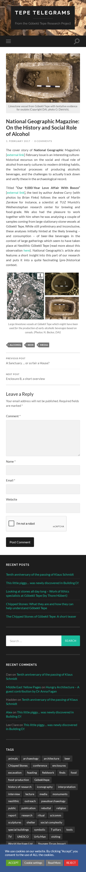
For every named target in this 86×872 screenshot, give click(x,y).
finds (62, 772)
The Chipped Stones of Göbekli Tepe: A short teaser (41, 616)
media (44, 344)
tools (69, 829)
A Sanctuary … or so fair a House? (27, 361)
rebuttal (46, 808)
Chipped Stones (18, 765)
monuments (60, 794)
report (12, 815)
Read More (54, 862)
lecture (29, 794)
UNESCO (23, 836)
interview (14, 794)
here (27, 250)
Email (10, 480)
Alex (9, 712)
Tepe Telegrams (43, 12)
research (27, 815)
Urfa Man (40, 836)
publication (28, 808)
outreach (30, 801)
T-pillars (56, 829)
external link (15, 155)
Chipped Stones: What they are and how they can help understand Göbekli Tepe (39, 606)
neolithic (13, 801)
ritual (41, 815)
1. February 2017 (18, 141)
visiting (55, 836)
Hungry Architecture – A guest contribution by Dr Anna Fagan (42, 689)
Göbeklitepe (41, 779)
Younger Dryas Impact (52, 843)
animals (13, 758)
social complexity (51, 822)
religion (61, 808)
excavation (15, 772)
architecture (51, 758)
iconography (45, 786)
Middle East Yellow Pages (23, 687)
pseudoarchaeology (53, 801)
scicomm (55, 815)
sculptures (14, 822)
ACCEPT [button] (13, 862)
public (12, 808)
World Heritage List (20, 843)
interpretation (67, 786)
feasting (32, 772)
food (74, 772)
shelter (31, 822)
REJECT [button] (71, 862)
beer (31, 344)
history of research (20, 786)
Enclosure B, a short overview (25, 377)
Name (11, 461)
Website (11, 499)
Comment (13, 416)
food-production (18, 779)
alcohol (15, 344)
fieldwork (48, 772)
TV (10, 836)
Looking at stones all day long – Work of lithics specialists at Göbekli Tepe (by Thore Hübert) (37, 593)
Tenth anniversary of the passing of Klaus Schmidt (40, 574)
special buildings (18, 829)
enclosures (59, 765)
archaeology (30, 758)
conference (40, 765)
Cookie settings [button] (33, 862)
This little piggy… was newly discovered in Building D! (42, 583)
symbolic (39, 829)
